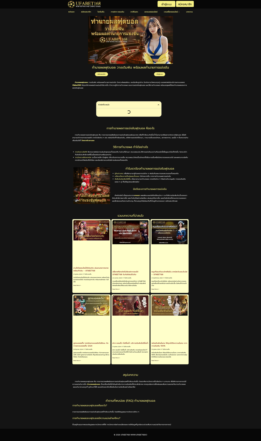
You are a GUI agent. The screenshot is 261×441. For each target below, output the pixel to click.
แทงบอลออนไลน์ (150, 11)
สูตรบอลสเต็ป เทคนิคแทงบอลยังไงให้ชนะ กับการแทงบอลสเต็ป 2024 (90, 344)
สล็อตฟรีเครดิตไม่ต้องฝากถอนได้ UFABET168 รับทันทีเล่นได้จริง (125, 273)
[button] (158, 105)
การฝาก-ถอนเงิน (117, 11)
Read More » (77, 285)
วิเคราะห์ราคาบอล (88, 140)
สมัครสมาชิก (86, 11)
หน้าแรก (71, 11)
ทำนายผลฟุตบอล (93, 384)
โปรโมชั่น (101, 11)
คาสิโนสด (134, 11)
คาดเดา (137, 195)
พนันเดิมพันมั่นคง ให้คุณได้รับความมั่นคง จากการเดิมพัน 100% (169, 344)
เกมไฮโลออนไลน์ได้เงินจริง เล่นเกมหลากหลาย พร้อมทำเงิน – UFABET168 (90, 269)
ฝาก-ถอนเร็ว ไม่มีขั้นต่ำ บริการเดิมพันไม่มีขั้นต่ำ (130, 343)
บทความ (189, 11)
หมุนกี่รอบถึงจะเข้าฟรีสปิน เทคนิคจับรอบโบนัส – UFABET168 (169, 273)
